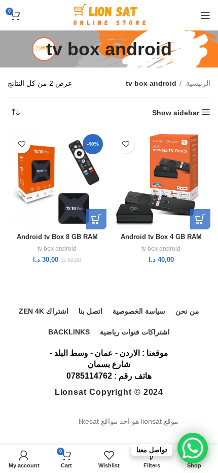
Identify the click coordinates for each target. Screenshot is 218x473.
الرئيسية (197, 83)
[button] (200, 219)
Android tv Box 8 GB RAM (57, 237)
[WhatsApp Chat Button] (192, 448)
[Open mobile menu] (205, 15)
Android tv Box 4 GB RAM (161, 237)
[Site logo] (109, 15)
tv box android (160, 248)
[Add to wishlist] (125, 144)
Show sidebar (175, 113)
